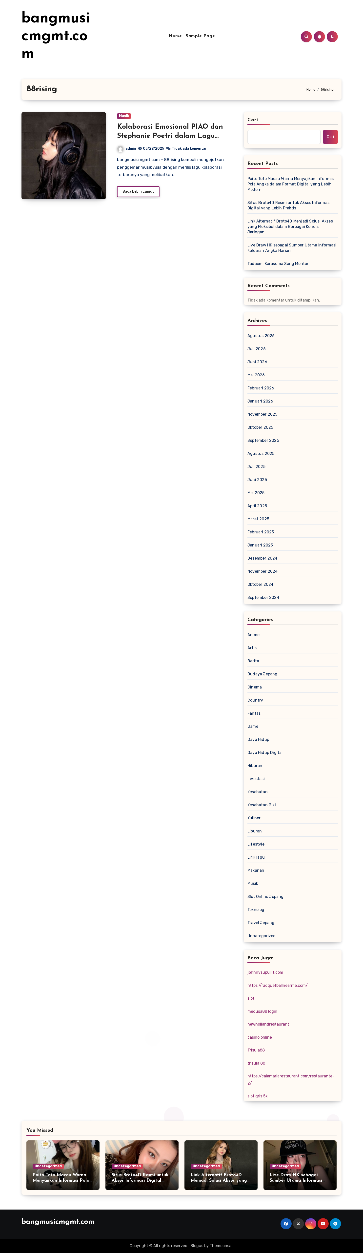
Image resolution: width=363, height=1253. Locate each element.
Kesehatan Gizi (261, 805)
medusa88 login (262, 1011)
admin (130, 148)
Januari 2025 (260, 545)
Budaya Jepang (262, 674)
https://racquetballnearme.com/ (277, 985)
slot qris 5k (257, 1096)
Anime (253, 634)
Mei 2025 (256, 492)
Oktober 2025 (260, 427)
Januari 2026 (260, 401)
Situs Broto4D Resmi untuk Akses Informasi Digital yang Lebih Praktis (288, 205)
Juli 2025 (256, 466)
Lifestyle (255, 844)
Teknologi (256, 909)
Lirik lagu (256, 857)
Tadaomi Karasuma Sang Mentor (278, 263)
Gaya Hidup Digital (265, 752)
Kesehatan (257, 791)
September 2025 (263, 440)
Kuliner (254, 818)
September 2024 (263, 597)
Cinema (254, 687)
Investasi (256, 778)
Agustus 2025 (260, 453)
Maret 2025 (258, 519)
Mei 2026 (256, 375)
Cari (252, 120)
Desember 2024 (262, 558)
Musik (124, 116)
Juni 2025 (257, 479)
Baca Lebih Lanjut (138, 191)
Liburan (254, 831)
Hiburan (254, 765)
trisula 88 (256, 1063)
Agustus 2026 (261, 335)
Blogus (196, 1245)
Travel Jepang (261, 922)
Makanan (255, 870)
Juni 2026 (257, 362)
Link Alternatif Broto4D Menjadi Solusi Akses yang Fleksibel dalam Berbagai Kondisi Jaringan (290, 226)
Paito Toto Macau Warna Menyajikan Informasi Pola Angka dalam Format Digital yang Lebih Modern (291, 184)
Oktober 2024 (260, 584)
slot (250, 998)
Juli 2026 (256, 348)
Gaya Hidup (258, 739)
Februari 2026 (260, 388)
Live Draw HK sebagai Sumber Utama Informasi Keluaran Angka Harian (292, 248)
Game (252, 726)
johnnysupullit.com (265, 972)
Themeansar (221, 1245)
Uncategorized (261, 935)
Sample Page (200, 36)
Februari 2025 (260, 532)
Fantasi (254, 713)
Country (255, 700)
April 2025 (257, 506)
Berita (253, 661)
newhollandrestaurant (268, 1024)
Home (175, 36)
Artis (252, 648)
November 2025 (262, 414)
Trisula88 (256, 1050)
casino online (259, 1037)
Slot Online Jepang (265, 896)
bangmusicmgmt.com (55, 36)
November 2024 (262, 571)
